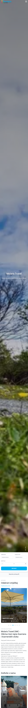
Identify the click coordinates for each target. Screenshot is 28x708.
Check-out (17, 554)
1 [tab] (8, 625)
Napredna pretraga (13, 574)
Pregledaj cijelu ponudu (5, 585)
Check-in (3, 554)
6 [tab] (19, 625)
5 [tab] (17, 625)
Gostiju (3, 561)
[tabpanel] (14, 605)
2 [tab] (10, 625)
